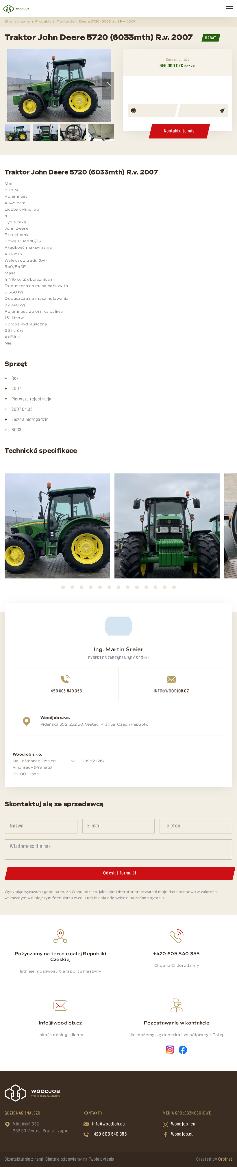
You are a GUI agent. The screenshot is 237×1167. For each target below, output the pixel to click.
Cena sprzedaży (177, 60)
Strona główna (17, 21)
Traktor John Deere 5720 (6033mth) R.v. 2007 (96, 21)
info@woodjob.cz (171, 691)
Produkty (43, 21)
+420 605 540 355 (65, 691)
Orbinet (225, 1159)
